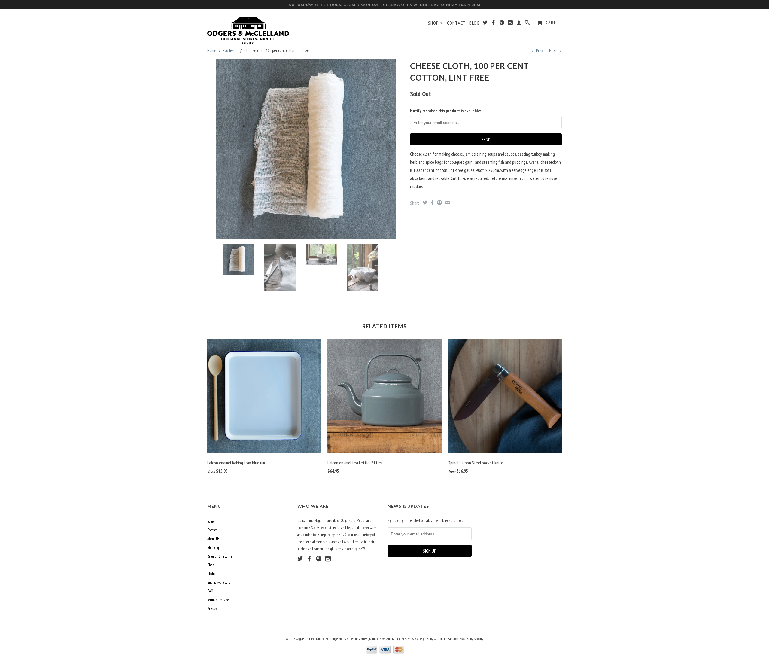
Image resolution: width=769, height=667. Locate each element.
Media (211, 573)
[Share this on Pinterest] (439, 202)
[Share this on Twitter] (424, 202)
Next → (555, 50)
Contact (456, 23)
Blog (474, 23)
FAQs (210, 591)
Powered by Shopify (471, 638)
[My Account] (518, 23)
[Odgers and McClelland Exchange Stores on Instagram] (510, 23)
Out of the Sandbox (446, 638)
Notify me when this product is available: (445, 111)
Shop (435, 23)
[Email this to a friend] (447, 202)
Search (211, 521)
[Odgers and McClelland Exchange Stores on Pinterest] (502, 23)
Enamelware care (218, 582)
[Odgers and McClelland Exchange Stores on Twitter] (485, 23)
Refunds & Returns (219, 556)
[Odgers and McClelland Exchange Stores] (249, 29)
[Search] (527, 23)
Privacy (212, 608)
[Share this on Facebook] (431, 202)
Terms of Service (218, 599)
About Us (213, 538)
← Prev (537, 50)
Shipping (213, 547)
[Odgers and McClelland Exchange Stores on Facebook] (493, 23)
